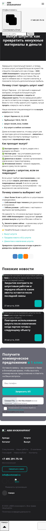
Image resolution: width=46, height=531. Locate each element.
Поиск (30, 34)
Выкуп (27, 442)
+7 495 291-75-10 (37, 20)
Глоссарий (6, 453)
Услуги (27, 438)
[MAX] (17, 481)
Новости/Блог (20, 453)
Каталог (6, 442)
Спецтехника (8, 449)
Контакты (33, 453)
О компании (36, 449)
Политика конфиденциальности (16, 512)
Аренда (5, 438)
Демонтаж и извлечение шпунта (18, 241)
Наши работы (22, 449)
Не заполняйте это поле (13, 412)
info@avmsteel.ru (11, 475)
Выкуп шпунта (10, 234)
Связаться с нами (16, 469)
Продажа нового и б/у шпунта (17, 238)
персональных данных (16, 410)
